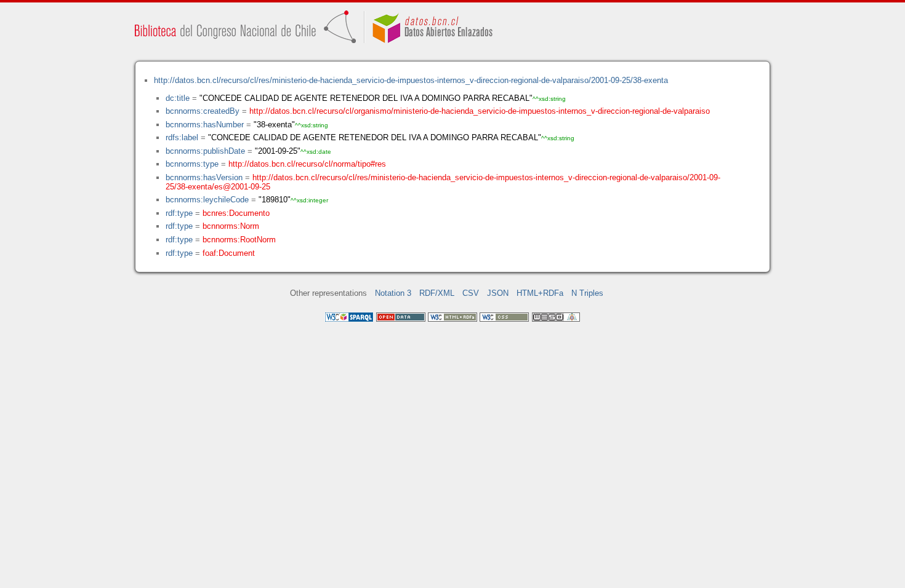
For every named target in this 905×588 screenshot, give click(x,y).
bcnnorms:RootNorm (239, 239)
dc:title (178, 98)
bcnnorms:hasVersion (204, 177)
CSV (470, 293)
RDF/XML (436, 293)
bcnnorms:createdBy (202, 111)
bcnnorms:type (192, 164)
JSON (498, 293)
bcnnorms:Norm (231, 226)
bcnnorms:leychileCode (207, 199)
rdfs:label (182, 137)
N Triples (587, 293)
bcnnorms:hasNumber (205, 124)
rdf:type (179, 213)
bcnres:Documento (236, 213)
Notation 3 (393, 293)
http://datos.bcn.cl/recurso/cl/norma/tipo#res (307, 164)
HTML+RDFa (540, 293)
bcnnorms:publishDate (205, 151)
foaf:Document (229, 253)
